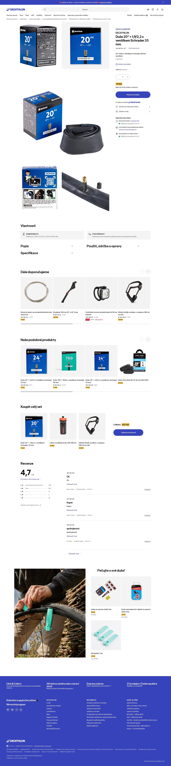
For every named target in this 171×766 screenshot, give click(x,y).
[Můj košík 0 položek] (162, 9)
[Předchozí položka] (142, 271)
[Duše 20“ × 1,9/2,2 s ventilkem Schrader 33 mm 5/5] (85, 187)
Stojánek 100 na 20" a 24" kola (65, 312)
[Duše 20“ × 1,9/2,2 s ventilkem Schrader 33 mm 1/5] (85, 45)
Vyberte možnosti (128, 433)
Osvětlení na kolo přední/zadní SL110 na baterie (101, 313)
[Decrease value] (118, 77)
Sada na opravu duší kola (101, 609)
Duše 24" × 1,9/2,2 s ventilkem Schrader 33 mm (101, 381)
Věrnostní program (156, 15)
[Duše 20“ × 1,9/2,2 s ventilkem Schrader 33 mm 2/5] (38, 45)
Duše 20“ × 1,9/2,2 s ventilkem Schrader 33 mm (33, 444)
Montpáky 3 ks (97, 653)
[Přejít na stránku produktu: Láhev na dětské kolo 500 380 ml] (63, 426)
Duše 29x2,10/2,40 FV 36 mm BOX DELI (133, 380)
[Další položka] (148, 271)
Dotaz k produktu (124, 64)
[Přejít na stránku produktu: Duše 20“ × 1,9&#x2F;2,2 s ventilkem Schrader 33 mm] (34, 426)
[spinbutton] (122, 77)
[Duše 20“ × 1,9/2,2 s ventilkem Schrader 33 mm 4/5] (38, 187)
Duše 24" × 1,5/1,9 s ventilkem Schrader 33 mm (36, 381)
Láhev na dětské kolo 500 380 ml (63, 443)
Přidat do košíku (133, 95)
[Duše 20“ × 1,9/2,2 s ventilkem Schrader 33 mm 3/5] (61, 116)
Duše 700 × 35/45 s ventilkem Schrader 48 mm (69, 381)
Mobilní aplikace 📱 (141, 15)
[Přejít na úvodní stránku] (15, 9)
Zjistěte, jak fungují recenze (30, 505)
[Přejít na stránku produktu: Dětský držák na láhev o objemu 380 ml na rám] (92, 426)
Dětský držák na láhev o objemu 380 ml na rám (134, 313)
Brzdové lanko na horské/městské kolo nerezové (36, 313)
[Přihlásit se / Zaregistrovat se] (157, 9)
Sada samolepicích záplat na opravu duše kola (136, 610)
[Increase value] (127, 77)
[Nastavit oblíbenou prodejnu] (148, 9)
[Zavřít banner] (163, 2)
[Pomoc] (152, 9)
